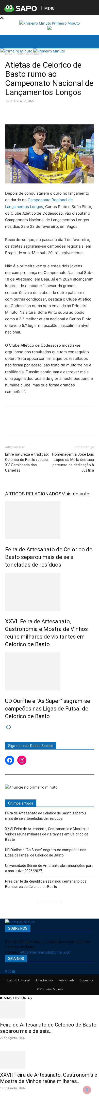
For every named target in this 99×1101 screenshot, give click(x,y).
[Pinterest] (33, 112)
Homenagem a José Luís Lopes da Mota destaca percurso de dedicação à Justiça (73, 462)
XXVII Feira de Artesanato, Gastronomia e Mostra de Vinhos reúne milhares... (48, 1078)
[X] (22, 112)
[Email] (68, 112)
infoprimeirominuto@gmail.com (45, 952)
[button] (9, 41)
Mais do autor (76, 494)
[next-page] (10, 727)
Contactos (86, 980)
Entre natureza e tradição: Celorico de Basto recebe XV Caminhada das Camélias (27, 462)
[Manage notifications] (87, 1090)
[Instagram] (10, 971)
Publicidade (66, 980)
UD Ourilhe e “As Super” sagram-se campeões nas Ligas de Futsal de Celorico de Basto (47, 708)
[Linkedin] (57, 112)
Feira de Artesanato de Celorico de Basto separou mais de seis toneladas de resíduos (48, 557)
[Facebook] (10, 112)
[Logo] (17, 51)
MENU (49, 8)
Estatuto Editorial (18, 980)
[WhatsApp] (45, 112)
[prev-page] (7, 727)
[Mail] (13, 971)
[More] (80, 112)
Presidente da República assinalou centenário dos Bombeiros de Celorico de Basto (46, 884)
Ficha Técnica (44, 980)
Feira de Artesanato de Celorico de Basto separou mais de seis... (48, 1028)
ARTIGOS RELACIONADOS (33, 494)
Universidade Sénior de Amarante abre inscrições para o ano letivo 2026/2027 (49, 868)
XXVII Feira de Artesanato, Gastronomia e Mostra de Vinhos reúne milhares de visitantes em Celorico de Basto (47, 834)
